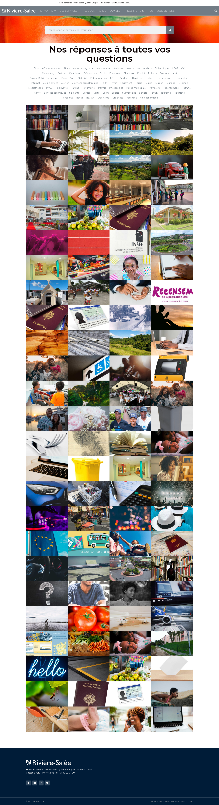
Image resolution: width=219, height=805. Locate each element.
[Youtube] (34, 783)
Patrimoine (89, 88)
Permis (102, 88)
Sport (106, 92)
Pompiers (154, 88)
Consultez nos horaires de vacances (145, 3)
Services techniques (55, 92)
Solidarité (74, 92)
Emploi (141, 73)
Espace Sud (67, 78)
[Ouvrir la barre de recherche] (215, 11)
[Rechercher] (170, 30)
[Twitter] (47, 783)
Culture (62, 73)
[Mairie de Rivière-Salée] (19, 11)
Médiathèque (35, 88)
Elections (129, 73)
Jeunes (65, 83)
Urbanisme (103, 97)
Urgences (118, 97)
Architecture (104, 68)
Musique (183, 83)
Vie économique (149, 97)
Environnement (168, 73)
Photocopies (116, 88)
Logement (126, 83)
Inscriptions (183, 78)
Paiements (62, 88)
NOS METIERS (135, 10)
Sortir (96, 92)
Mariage (171, 83)
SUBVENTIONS (166, 10)
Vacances (131, 97)
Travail (79, 97)
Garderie (124, 78)
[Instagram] (41, 783)
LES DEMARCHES (95, 10)
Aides (67, 68)
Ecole (103, 73)
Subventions (129, 92)
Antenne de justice (83, 68)
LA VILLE (115, 10)
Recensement (170, 88)
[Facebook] (28, 783)
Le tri (104, 83)
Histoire (150, 78)
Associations (133, 68)
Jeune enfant (50, 83)
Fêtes (113, 78)
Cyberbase (75, 73)
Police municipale (136, 88)
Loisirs (138, 83)
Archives (118, 68)
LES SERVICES (68, 10)
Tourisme (166, 92)
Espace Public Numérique (44, 78)
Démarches (90, 73)
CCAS (175, 68)
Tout (36, 68)
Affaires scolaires (51, 68)
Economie (115, 73)
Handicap (137, 78)
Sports (115, 92)
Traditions (179, 92)
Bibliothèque (162, 68)
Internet (35, 83)
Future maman (98, 78)
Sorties (86, 92)
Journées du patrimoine (85, 83)
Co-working (48, 73)
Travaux (90, 97)
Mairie (149, 83)
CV (182, 68)
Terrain (154, 92)
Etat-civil (82, 78)
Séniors (143, 92)
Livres (114, 83)
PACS (49, 88)
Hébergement (165, 78)
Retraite (186, 88)
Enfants (152, 73)
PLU (150, 10)
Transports (67, 97)
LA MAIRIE (46, 10)
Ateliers (147, 68)
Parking (75, 88)
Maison (159, 83)
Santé (37, 92)
